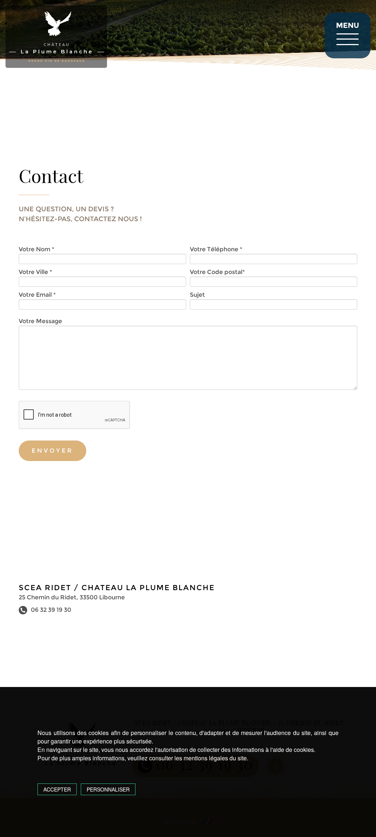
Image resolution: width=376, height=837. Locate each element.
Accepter (57, 789)
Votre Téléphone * (216, 249)
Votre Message (40, 321)
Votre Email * (37, 294)
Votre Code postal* (217, 271)
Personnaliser (108, 789)
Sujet (197, 294)
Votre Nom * (36, 249)
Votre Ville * (35, 271)
